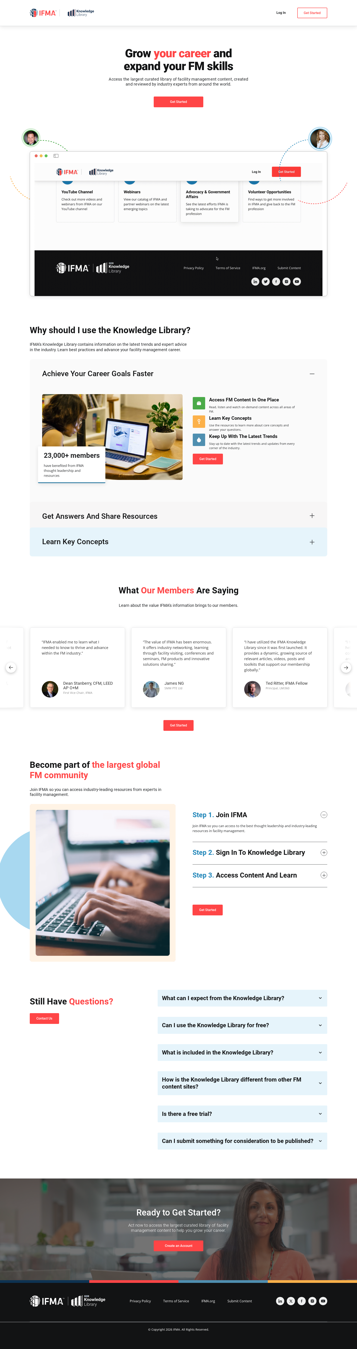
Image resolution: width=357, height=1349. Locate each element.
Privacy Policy (140, 1301)
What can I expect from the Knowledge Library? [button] (223, 998)
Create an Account (178, 1246)
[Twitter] (291, 1301)
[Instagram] (312, 1301)
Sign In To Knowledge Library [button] (249, 852)
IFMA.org (208, 1301)
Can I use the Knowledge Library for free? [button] (215, 1025)
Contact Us (44, 1018)
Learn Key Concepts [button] (75, 541)
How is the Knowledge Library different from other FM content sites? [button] (231, 1083)
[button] (11, 667)
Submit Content (239, 1301)
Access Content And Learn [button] (245, 875)
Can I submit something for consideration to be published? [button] (237, 1141)
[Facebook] (302, 1301)
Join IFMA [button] (220, 815)
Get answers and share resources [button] (100, 516)
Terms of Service (176, 1301)
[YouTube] (323, 1301)
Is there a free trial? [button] (187, 1113)
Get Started (312, 13)
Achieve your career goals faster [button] (98, 373)
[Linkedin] (280, 1301)
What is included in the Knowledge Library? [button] (217, 1052)
